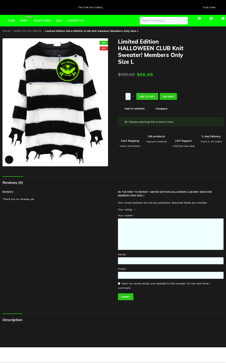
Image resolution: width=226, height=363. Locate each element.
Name (123, 254)
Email (123, 268)
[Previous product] (215, 31)
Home (6, 31)
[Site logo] (9, 7)
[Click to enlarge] (9, 160)
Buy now (168, 96)
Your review (126, 215)
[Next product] (222, 31)
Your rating (126, 209)
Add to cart (147, 96)
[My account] (222, 7)
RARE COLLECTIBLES (28, 31)
